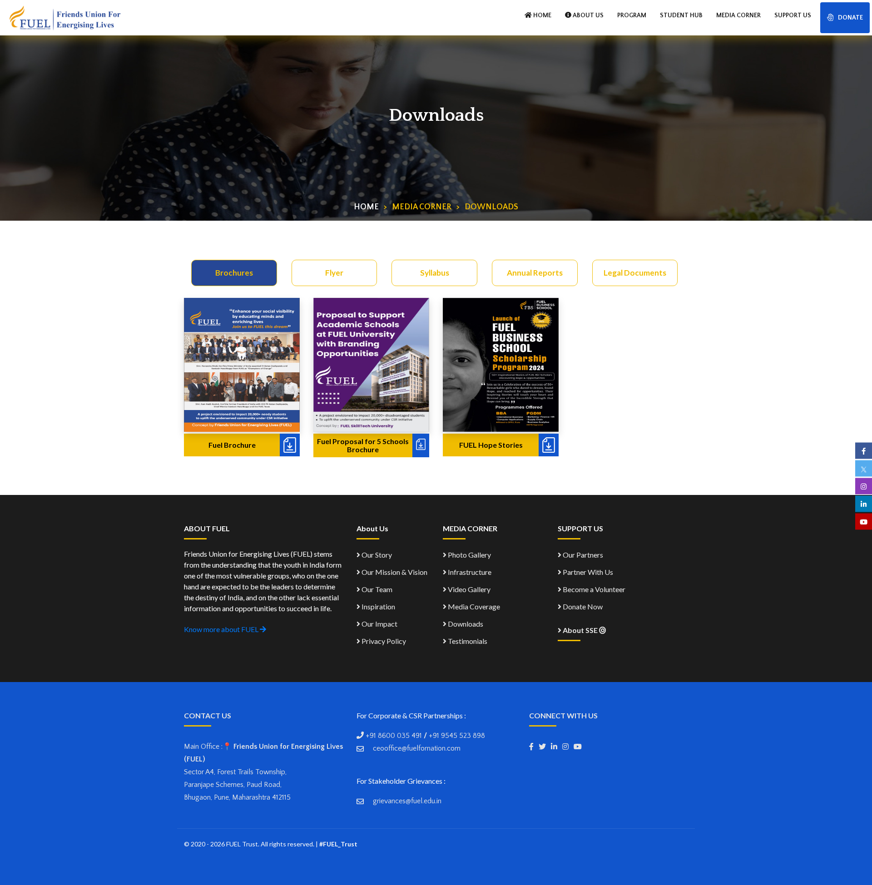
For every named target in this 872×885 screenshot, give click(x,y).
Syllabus (434, 272)
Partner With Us (587, 572)
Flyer (334, 272)
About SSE (580, 630)
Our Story (376, 554)
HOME (541, 15)
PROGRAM (631, 15)
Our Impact (378, 623)
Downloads (464, 623)
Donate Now (582, 606)
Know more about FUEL (222, 629)
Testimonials (466, 641)
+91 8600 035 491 (394, 736)
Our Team (376, 589)
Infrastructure (468, 572)
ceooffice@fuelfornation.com (417, 748)
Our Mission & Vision (393, 572)
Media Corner (738, 15)
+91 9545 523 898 (457, 736)
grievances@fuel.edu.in (407, 801)
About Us (587, 15)
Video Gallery (468, 589)
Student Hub (681, 15)
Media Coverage (473, 606)
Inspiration (377, 606)
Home (366, 207)
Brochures (234, 272)
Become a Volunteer (593, 589)
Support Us (792, 15)
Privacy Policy (383, 641)
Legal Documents (635, 272)
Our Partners (582, 554)
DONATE (850, 17)
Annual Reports (535, 272)
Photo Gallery (468, 554)
